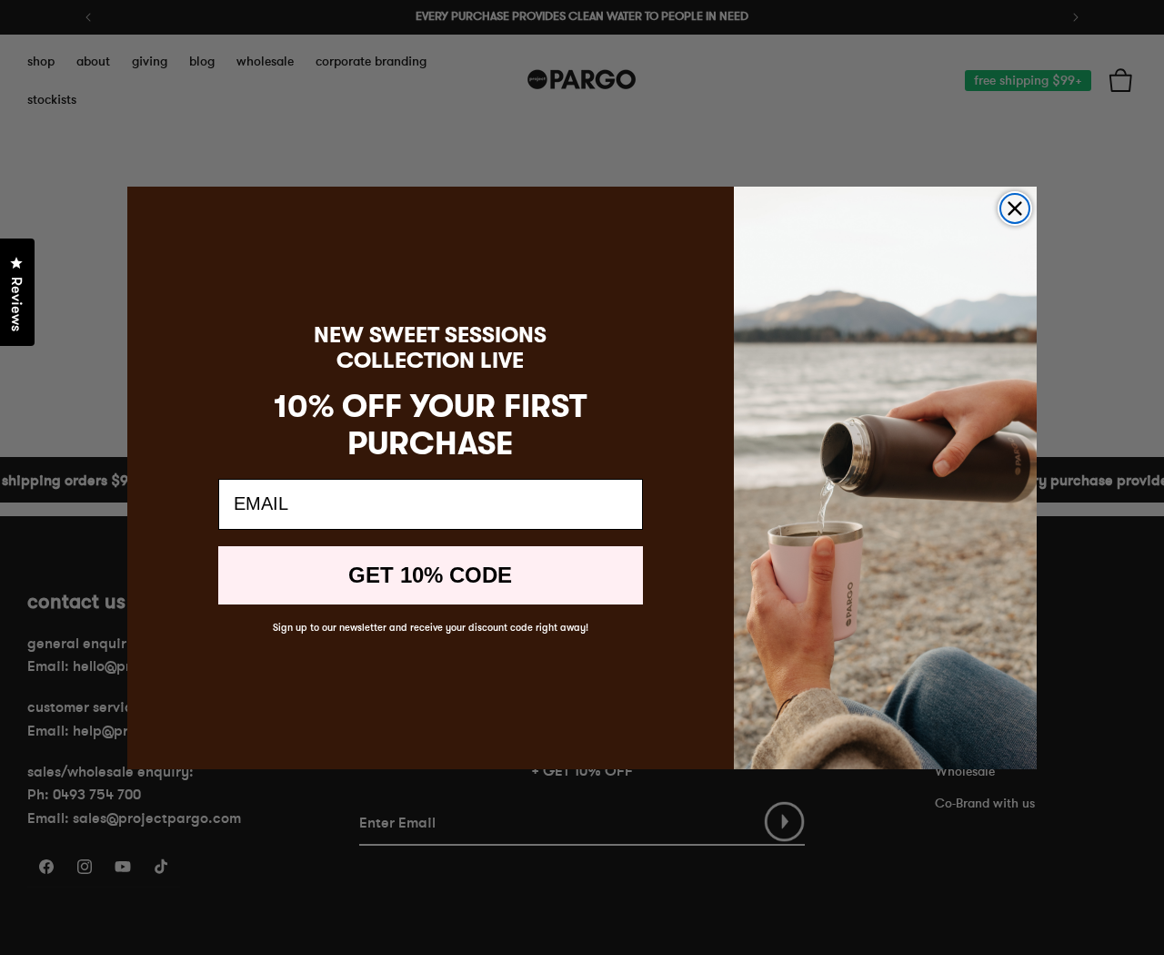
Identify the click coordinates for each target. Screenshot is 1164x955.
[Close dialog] (1014, 208)
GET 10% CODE (430, 575)
